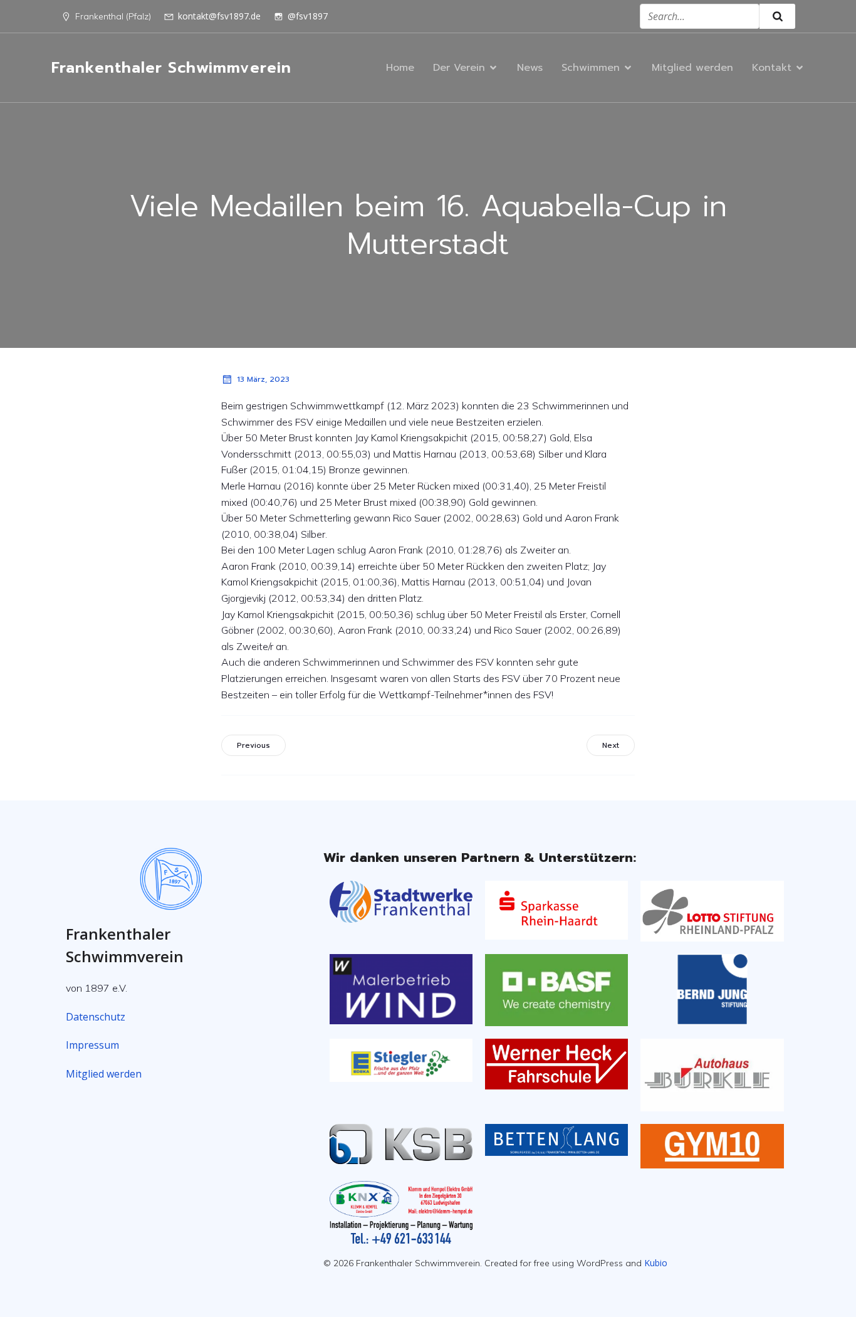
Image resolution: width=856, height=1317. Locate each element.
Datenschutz (95, 1017)
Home (400, 67)
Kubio (655, 1263)
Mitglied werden (692, 67)
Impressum (92, 1045)
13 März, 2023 (263, 379)
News (530, 67)
